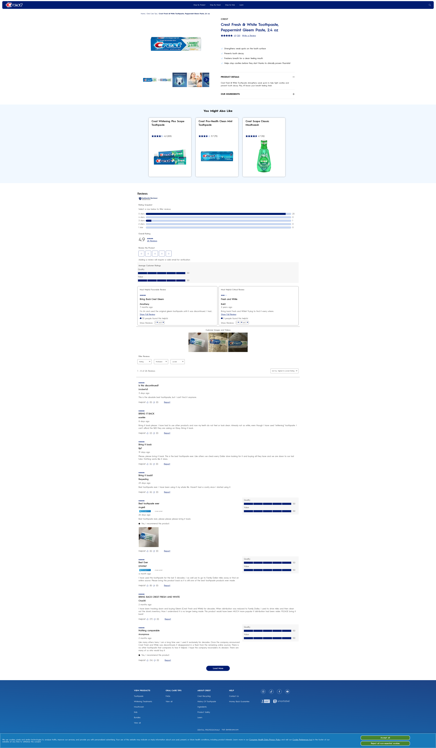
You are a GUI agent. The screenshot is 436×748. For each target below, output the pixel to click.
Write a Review (249, 35)
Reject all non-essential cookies (385, 743)
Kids (135, 712)
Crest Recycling (204, 696)
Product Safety (203, 712)
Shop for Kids (230, 5)
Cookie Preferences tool (302, 740)
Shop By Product (199, 5)
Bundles (137, 717)
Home (143, 14)
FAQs (168, 696)
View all (137, 723)
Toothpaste (138, 696)
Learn (241, 5)
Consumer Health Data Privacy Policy (265, 740)
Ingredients (202, 707)
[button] (175, 44)
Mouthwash (139, 707)
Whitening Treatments (143, 701)
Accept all (385, 738)
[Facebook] (279, 691)
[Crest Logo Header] (14, 5)
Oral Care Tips (152, 14)
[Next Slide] (206, 79)
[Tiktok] (271, 691)
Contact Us (234, 696)
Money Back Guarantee (239, 701)
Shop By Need (215, 5)
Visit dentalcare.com (230, 729)
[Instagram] (263, 691)
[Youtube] (287, 691)
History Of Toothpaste (206, 701)
